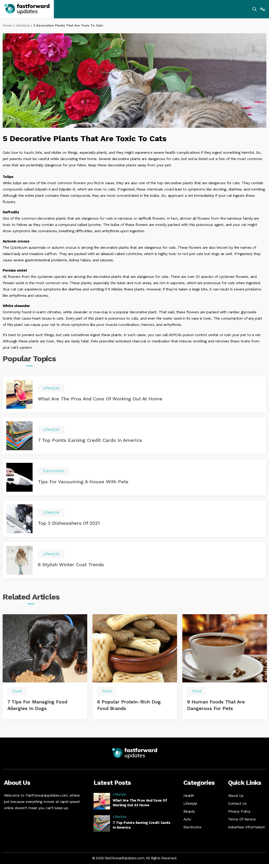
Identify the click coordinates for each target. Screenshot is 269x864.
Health (188, 795)
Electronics (192, 827)
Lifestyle (190, 803)
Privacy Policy (239, 811)
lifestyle (23, 25)
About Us (235, 795)
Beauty (189, 811)
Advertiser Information (246, 827)
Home (7, 25)
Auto (187, 819)
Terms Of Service (242, 819)
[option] (45, 666)
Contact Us (237, 803)
